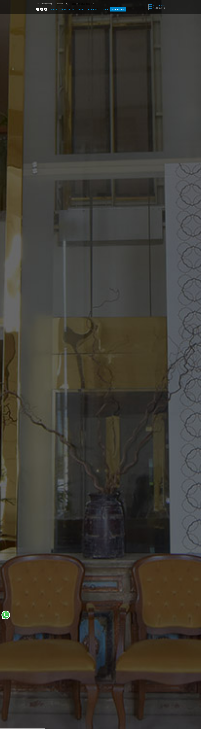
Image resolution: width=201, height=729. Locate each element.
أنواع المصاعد (93, 9)
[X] (41, 9)
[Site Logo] (156, 7)
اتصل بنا (54, 9)
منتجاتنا (81, 9)
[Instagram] (37, 9)
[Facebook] (45, 9)
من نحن (105, 9)
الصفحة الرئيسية (118, 9)
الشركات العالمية (67, 9)
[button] (38, 3)
